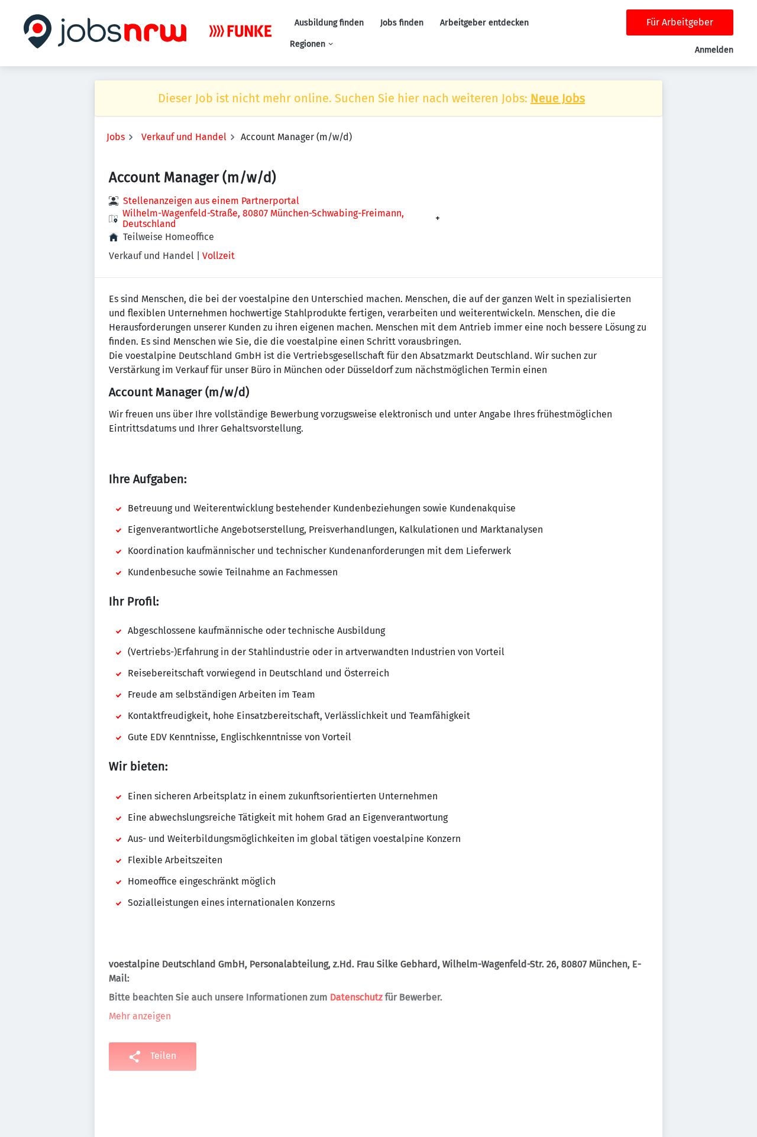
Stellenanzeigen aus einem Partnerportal (211, 200)
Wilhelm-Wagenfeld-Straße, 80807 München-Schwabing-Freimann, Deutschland (263, 218)
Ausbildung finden (329, 23)
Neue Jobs (557, 98)
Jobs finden (401, 23)
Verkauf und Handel (184, 136)
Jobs (115, 136)
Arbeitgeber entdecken (484, 23)
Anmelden (714, 50)
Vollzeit (218, 255)
